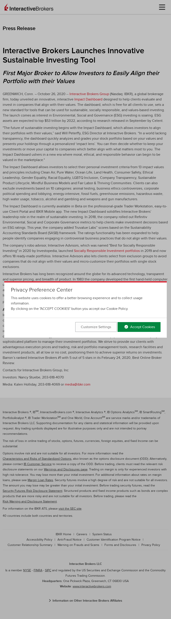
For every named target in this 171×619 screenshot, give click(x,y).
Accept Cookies (142, 327)
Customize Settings (96, 327)
